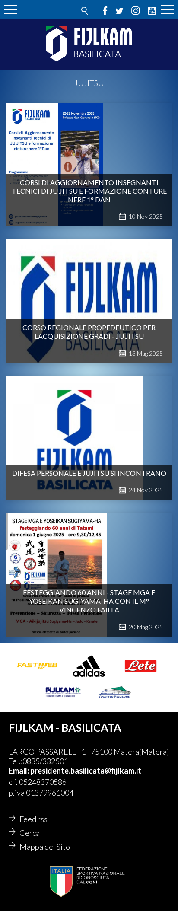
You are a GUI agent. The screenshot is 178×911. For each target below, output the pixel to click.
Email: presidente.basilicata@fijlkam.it (75, 770)
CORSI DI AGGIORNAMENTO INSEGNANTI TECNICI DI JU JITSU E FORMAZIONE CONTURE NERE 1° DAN (89, 191)
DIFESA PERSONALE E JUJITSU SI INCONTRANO (89, 473)
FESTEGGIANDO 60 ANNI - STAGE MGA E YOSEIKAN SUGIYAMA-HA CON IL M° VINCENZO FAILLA (89, 601)
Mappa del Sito (44, 846)
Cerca (29, 833)
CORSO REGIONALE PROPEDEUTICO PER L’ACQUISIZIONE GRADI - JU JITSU (89, 331)
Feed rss (33, 819)
